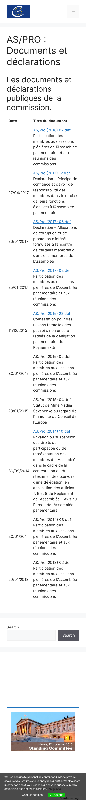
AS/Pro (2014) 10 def (51, 431)
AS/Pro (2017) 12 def (51, 173)
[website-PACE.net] (18, 11)
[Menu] (73, 11)
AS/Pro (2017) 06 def (52, 222)
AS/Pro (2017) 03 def (52, 270)
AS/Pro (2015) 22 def (51, 313)
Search (13, 627)
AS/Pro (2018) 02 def (52, 130)
